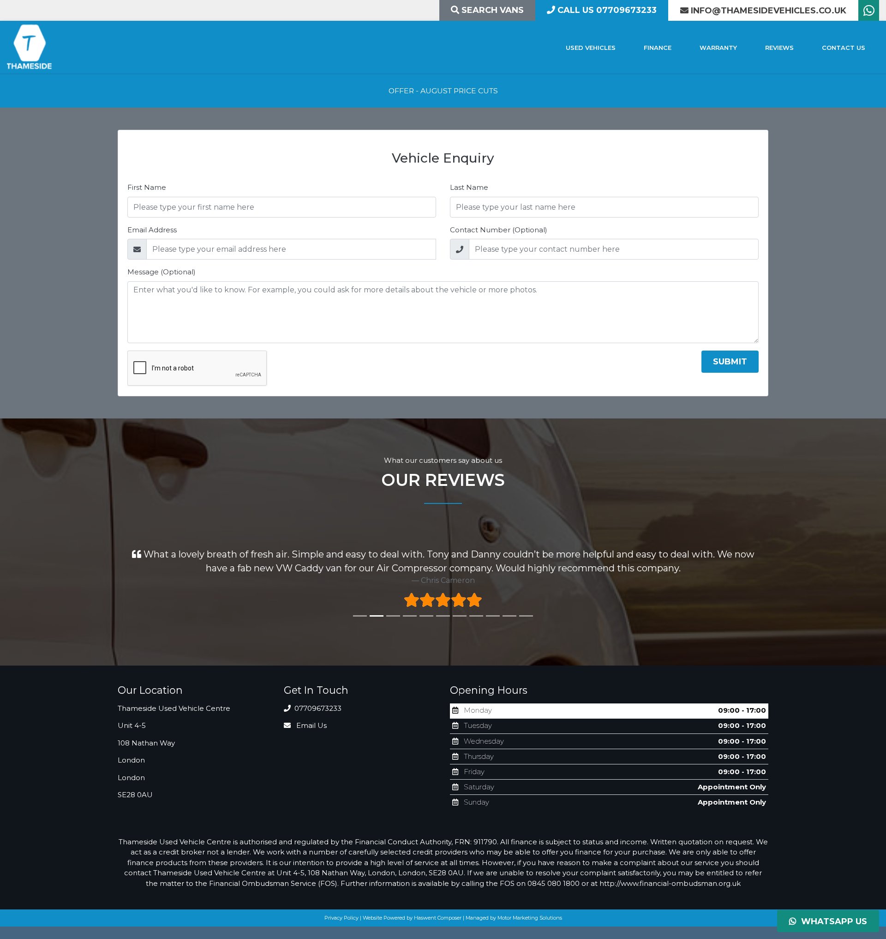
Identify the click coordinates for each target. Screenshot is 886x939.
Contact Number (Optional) (498, 229)
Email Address (152, 229)
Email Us (310, 725)
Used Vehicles (591, 47)
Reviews (779, 47)
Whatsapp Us (831, 921)
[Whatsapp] (868, 12)
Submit (730, 362)
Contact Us (843, 47)
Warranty (718, 47)
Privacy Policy (341, 918)
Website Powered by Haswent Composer (412, 918)
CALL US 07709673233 (606, 10)
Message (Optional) (161, 271)
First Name (146, 187)
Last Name (469, 187)
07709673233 (317, 708)
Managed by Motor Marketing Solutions (514, 918)
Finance (657, 47)
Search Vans (491, 10)
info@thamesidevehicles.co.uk (768, 11)
